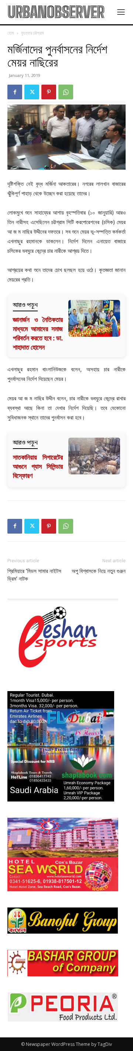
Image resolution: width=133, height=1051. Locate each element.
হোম (10, 33)
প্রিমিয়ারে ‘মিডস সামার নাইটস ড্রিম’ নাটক (34, 575)
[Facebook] (14, 92)
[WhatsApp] (65, 92)
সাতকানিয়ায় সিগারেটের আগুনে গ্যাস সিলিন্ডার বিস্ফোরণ (38, 466)
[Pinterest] (48, 92)
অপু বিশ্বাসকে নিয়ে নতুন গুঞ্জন (99, 571)
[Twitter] (31, 92)
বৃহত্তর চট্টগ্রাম (32, 33)
